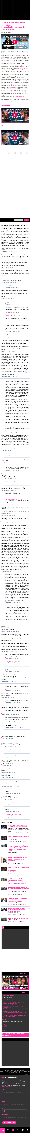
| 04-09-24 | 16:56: (13, 499)
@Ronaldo (10, 841)
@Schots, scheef (11, 832)
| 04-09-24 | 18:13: (12, 315)
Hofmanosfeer (13, 839)
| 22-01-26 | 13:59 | (18, 914)
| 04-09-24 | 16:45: (13, 668)
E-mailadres (5, 1114)
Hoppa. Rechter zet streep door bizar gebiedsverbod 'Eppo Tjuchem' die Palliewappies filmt (15, 1013)
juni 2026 (5, 1026)
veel (25, 55)
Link (3, 1101)
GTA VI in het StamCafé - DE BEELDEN (11, 1011)
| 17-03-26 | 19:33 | (19, 894)
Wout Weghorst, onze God (8, 999)
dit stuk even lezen (19, 96)
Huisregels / (20, 1070)
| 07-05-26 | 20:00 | (19, 883)
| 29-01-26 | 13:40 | (19, 904)
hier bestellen (13, 87)
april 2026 (5, 1029)
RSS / (24, 1070)
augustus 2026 (6, 1024)
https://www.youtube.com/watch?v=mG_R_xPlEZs (12, 462)
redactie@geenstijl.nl (7, 1086)
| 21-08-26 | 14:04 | (22, 832)
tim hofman (6, 148)
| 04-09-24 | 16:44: (12, 661)
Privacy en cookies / (4, 1071)
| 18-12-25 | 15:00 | (19, 921)
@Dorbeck (10, 863)
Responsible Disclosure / (24, 1071)
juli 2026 (5, 1025)
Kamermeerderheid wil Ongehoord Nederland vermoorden (15, 1004)
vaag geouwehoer (21, 68)
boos (10, 148)
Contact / (15, 1070)
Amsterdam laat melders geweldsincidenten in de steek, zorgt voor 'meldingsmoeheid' (14, 1016)
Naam (3, 1108)
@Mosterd (10, 875)
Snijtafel (23, 66)
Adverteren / (12, 1072)
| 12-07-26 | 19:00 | (19, 875)
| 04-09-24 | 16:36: (11, 724)
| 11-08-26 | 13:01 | (19, 841)
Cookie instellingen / (14, 1071)
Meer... (4, 1030)
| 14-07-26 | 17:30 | (19, 863)
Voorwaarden (18, 1072)
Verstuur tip (10, 1122)
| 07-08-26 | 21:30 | (22, 854)
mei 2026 (5, 1027)
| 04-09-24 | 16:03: (13, 814)
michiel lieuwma (15, 148)
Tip (3, 1089)
